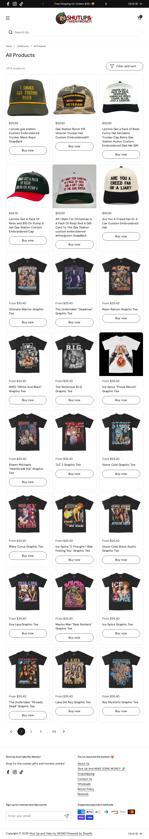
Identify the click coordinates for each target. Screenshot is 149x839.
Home (9, 46)
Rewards (83, 794)
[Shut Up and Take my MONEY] (73, 18)
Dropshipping (86, 773)
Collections (23, 46)
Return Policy (86, 789)
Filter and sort (126, 66)
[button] (139, 18)
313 (55, 731)
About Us (83, 763)
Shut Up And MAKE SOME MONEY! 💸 (101, 768)
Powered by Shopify (79, 833)
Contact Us (85, 779)
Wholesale (84, 784)
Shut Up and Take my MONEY (48, 833)
